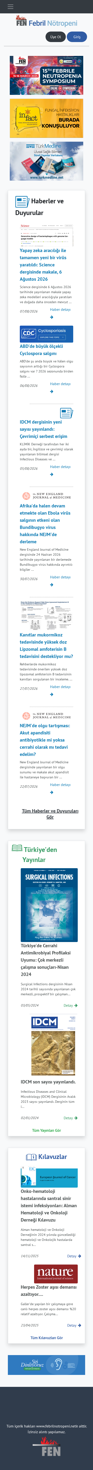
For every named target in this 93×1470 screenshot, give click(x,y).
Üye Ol (55, 36)
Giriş (77, 36)
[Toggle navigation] (10, 6)
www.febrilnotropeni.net (56, 1426)
